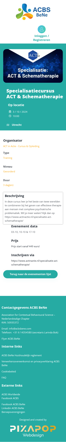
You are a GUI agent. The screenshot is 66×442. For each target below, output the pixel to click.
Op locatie (16, 105)
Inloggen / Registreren (41, 38)
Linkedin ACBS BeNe (13, 408)
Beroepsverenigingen (13, 412)
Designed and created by (33, 419)
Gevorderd (9, 171)
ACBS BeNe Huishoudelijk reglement (22, 355)
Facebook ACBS (10, 398)
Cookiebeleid (9, 371)
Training (7, 157)
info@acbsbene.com (20, 328)
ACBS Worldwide (11, 394)
